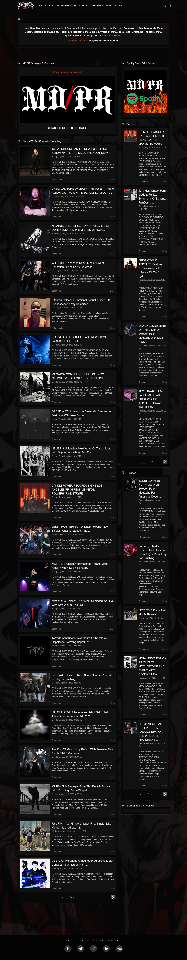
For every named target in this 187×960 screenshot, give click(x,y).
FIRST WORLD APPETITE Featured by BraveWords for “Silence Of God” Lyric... (151, 268)
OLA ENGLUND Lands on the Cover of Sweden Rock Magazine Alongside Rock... (152, 333)
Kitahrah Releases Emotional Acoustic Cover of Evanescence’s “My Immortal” (81, 302)
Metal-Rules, (92, 32)
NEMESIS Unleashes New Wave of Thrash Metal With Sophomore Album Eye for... (82, 450)
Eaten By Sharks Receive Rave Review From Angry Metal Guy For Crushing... (152, 552)
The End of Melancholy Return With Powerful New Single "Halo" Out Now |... (82, 751)
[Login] (164, 5)
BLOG (51, 5)
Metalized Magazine (86, 35)
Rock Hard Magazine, (72, 32)
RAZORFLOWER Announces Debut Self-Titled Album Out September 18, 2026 (80, 714)
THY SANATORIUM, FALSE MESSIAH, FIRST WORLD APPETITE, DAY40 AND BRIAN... (151, 399)
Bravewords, (131, 28)
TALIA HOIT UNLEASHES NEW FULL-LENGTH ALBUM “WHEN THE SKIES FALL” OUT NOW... (81, 151)
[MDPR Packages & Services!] (19, 62)
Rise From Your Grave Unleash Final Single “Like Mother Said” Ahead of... (81, 825)
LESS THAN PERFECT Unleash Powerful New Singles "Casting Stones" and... (80, 528)
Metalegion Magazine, (47, 32)
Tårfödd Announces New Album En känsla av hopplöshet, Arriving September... (79, 640)
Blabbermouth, (148, 28)
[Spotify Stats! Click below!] (123, 62)
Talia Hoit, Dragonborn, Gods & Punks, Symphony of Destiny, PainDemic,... (152, 196)
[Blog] (19, 140)
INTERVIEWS (64, 5)
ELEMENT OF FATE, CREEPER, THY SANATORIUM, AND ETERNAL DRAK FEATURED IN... (151, 732)
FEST (108, 5)
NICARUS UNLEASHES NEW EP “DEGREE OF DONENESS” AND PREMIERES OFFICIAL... (81, 228)
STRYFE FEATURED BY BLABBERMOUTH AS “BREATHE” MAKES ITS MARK (152, 138)
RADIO (42, 5)
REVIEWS (98, 5)
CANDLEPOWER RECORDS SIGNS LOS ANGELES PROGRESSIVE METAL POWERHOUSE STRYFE (77, 489)
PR (75, 5)
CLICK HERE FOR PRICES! (67, 127)
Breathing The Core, (144, 32)
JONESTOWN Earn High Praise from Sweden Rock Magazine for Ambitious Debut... (150, 488)
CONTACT (84, 5)
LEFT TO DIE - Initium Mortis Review (152, 612)
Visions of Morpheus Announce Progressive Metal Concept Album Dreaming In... (82, 862)
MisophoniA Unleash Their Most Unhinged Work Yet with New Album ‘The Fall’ (83, 603)
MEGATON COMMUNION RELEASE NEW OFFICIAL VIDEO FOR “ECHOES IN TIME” (78, 376)
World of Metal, (109, 32)
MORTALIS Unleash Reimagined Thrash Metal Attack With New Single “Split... (80, 566)
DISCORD (119, 5)
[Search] (170, 5)
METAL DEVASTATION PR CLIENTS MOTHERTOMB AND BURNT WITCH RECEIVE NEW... (152, 666)
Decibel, (118, 28)
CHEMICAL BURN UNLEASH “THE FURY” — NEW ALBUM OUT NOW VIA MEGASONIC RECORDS (83, 190)
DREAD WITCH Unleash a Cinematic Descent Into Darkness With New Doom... (82, 413)
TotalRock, (125, 32)
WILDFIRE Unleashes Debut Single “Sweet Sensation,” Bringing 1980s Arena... (78, 265)
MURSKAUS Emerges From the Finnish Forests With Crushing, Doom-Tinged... (81, 788)
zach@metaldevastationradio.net (103, 40)
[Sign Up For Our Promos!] (123, 805)
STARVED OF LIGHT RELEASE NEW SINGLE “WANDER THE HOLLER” (80, 339)
